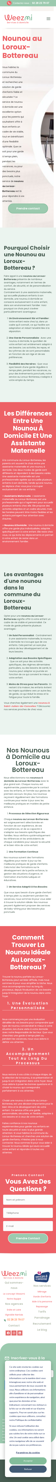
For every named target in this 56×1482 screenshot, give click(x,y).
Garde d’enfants (42, 1296)
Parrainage (42, 1318)
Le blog (42, 1330)
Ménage (42, 1291)
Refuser (28, 1469)
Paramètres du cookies (28, 1452)
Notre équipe (14, 1298)
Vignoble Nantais (14, 1314)
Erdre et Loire (14, 1309)
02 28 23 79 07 (40, 3)
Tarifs (42, 1311)
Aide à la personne (42, 1301)
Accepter (28, 1460)
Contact (14, 1325)
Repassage (42, 1306)
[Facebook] (8, 1333)
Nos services (42, 1286)
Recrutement (42, 1324)
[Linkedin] (19, 1333)
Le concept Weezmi (14, 1293)
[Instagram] (14, 1333)
